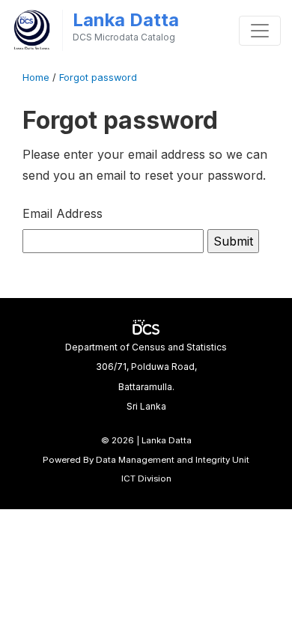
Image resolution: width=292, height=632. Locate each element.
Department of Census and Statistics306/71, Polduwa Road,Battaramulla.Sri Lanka (146, 376)
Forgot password (98, 77)
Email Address (62, 213)
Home (35, 77)
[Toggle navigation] (260, 31)
